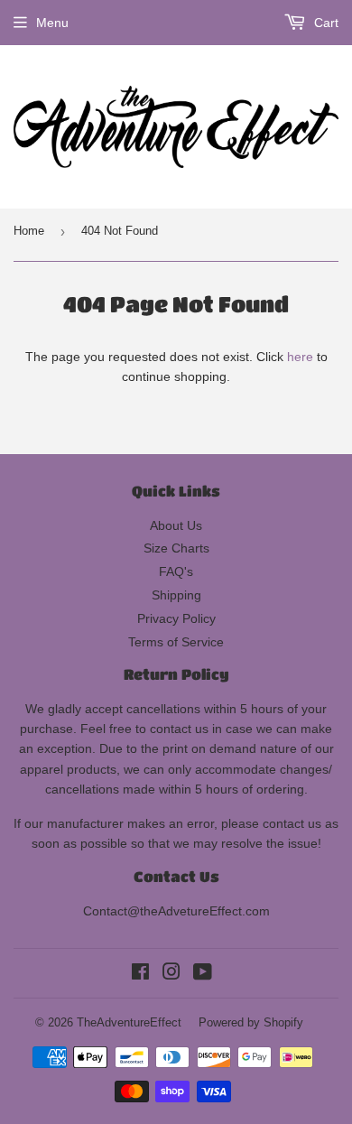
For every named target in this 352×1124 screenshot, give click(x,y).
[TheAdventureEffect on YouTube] (202, 974)
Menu (52, 22)
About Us (176, 525)
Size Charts (176, 548)
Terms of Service (176, 642)
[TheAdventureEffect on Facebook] (140, 974)
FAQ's (176, 571)
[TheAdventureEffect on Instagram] (171, 974)
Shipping (176, 595)
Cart (324, 22)
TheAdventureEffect (129, 1022)
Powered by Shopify (251, 1022)
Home (29, 230)
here (300, 356)
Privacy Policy (176, 618)
